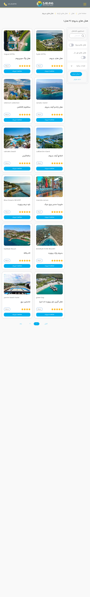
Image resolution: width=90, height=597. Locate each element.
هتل (72, 13)
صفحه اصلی (82, 13)
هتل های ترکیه (62, 13)
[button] (76, 74)
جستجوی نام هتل (77, 31)
